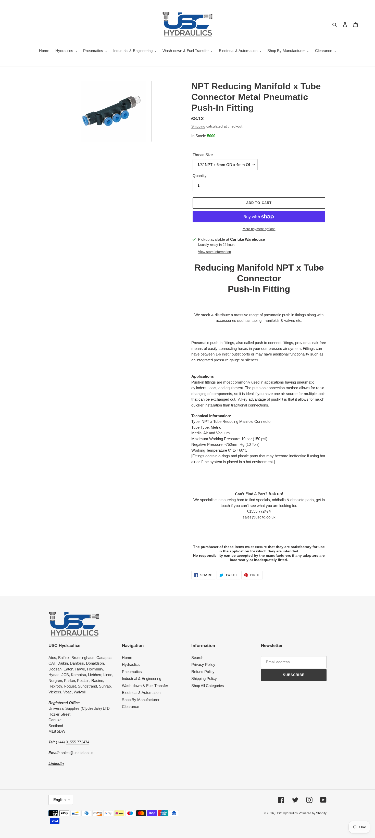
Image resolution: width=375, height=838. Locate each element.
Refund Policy (203, 671)
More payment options (259, 229)
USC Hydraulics (287, 813)
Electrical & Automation (141, 692)
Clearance (130, 706)
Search (197, 657)
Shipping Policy (204, 678)
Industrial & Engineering (141, 678)
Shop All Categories (207, 685)
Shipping (198, 126)
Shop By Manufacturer (140, 699)
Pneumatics (132, 671)
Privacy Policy (203, 664)
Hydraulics (131, 664)
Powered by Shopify (313, 813)
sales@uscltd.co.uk (77, 753)
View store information (214, 252)
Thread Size (203, 155)
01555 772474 (77, 742)
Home (127, 657)
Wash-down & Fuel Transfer (145, 685)
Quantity (200, 175)
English (59, 799)
